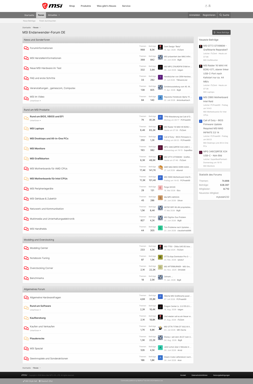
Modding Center (39, 248)
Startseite (29, 15)
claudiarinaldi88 (184, 230)
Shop (72, 6)
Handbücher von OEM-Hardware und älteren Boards (186, 76)
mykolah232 (222, 197)
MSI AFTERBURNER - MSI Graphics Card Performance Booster (191, 266)
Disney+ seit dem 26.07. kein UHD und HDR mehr (185, 337)
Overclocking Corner (41, 268)
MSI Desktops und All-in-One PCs (49, 138)
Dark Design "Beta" (172, 46)
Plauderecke (37, 338)
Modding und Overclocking (39, 239)
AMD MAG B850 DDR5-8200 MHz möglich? (183, 167)
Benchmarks (37, 278)
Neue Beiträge (29, 21)
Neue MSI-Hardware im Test (45, 68)
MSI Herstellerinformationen (45, 58)
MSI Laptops (37, 128)
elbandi (179, 170)
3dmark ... (168, 276)
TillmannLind (181, 80)
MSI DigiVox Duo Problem (175, 217)
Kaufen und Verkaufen (42, 326)
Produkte (86, 6)
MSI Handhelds (38, 228)
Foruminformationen (41, 48)
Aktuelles (52, 15)
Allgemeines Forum (34, 289)
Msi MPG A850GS (171, 197)
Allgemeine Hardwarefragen (45, 297)
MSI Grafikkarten (39, 158)
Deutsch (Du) (47, 381)
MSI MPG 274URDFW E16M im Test (179, 66)
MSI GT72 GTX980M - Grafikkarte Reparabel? (184, 157)
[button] (59, 15)
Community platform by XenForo (142, 380)
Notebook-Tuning (40, 258)
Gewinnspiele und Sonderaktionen (49, 358)
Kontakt (183, 375)
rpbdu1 (181, 260)
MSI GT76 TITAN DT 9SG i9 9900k (179, 326)
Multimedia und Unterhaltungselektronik (52, 218)
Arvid (180, 350)
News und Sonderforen (37, 39)
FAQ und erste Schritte (42, 78)
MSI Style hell (31, 381)
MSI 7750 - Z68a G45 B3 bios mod (179, 246)
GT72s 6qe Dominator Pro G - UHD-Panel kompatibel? (187, 256)
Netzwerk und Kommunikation (47, 208)
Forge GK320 (169, 187)
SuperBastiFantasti (192, 150)
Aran (180, 360)
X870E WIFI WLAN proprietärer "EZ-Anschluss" (184, 207)
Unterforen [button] (34, 101)
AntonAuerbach (183, 100)
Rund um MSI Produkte (36, 109)
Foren (41, 15)
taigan (180, 70)
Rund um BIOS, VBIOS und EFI (47, 116)
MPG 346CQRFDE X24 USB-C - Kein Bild (181, 147)
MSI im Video (37, 96)
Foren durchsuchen (47, 21)
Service (126, 6)
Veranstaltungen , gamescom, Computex (52, 88)
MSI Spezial (36, 348)
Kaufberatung (38, 318)
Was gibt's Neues (106, 6)
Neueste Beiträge (208, 39)
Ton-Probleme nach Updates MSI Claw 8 (181, 227)
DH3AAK (181, 270)
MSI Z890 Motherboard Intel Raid (178, 177)
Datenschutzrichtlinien (200, 375)
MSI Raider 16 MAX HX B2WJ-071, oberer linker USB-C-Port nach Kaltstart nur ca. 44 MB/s (216, 73)
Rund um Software (40, 306)
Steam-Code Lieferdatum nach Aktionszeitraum (184, 357)
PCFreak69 (186, 120)
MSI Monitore (37, 148)
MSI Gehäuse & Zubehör (43, 198)
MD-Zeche (181, 330)
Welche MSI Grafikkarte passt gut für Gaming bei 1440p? (188, 296)
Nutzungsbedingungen (221, 375)
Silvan (180, 200)
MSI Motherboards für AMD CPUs (48, 168)
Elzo (178, 190)
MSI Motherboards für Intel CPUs (48, 178)
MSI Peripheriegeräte (41, 188)
